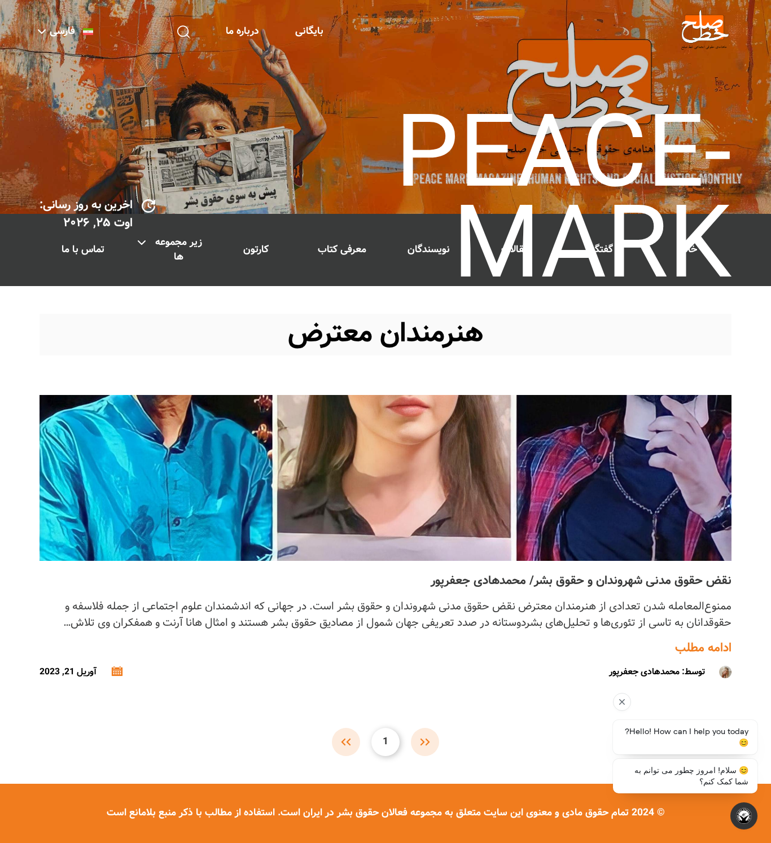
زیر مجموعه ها (178, 250)
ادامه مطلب (703, 648)
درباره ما (242, 31)
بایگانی (309, 31)
